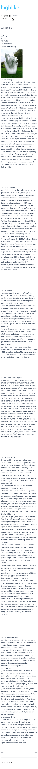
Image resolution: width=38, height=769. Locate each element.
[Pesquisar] (12, 19)
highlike (10, 7)
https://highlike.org (8, 762)
